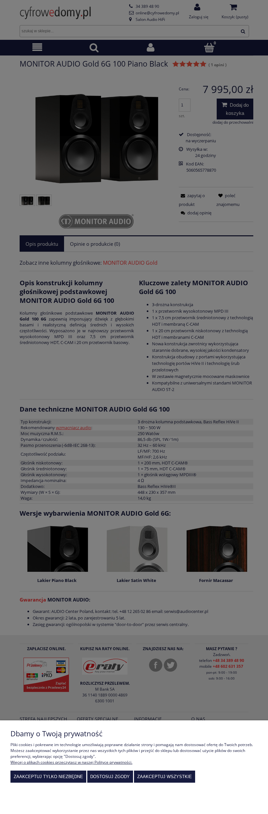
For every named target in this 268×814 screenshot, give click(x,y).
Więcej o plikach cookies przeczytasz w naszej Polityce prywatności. (71, 762)
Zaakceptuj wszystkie (164, 776)
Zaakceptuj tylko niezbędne (48, 776)
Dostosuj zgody (110, 776)
